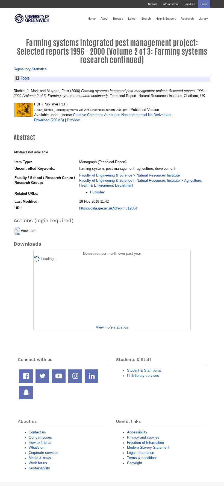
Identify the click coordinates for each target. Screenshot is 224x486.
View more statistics (112, 327)
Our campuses (40, 437)
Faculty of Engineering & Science (105, 175)
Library (203, 18)
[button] (17, 231)
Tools (24, 78)
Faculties (189, 3)
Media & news (40, 458)
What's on (36, 447)
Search (152, 3)
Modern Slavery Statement (148, 447)
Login (204, 3)
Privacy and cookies (143, 437)
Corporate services (43, 453)
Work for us (38, 463)
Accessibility (137, 432)
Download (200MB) (49, 120)
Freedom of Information (145, 443)
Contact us (37, 432)
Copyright (134, 463)
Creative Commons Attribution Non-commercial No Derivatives (122, 115)
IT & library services (143, 375)
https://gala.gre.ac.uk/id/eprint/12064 (108, 208)
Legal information (140, 453)
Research (187, 18)
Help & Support (166, 18)
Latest (132, 18)
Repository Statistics (30, 69)
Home (92, 18)
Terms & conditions (142, 458)
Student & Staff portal (144, 370)
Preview (73, 120)
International (170, 3)
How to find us (40, 443)
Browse (118, 18)
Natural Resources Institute (158, 175)
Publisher (97, 192)
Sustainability (39, 468)
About (104, 18)
